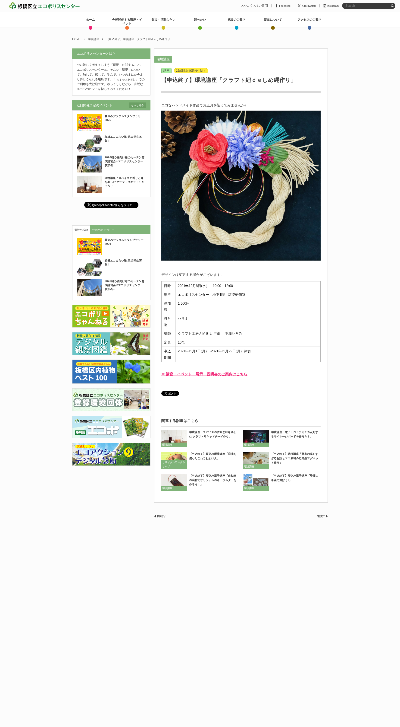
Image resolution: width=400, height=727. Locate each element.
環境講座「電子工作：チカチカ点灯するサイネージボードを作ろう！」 (294, 434)
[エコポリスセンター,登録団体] (111, 408)
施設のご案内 (237, 19)
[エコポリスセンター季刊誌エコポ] (111, 435)
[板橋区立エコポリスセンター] (44, 5)
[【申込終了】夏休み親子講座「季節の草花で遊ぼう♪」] (256, 482)
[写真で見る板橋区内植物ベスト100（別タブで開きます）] (111, 381)
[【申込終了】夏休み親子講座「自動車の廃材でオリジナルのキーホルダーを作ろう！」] (174, 482)
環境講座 (163, 59)
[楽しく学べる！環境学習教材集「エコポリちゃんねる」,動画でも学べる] (111, 325)
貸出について (273, 19)
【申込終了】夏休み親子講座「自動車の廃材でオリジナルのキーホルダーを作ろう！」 (212, 480)
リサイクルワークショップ (173, 464)
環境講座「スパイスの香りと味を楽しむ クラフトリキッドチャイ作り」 (212, 434)
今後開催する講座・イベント (127, 21)
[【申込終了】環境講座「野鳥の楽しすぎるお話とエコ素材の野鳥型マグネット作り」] (256, 460)
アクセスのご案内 (309, 19)
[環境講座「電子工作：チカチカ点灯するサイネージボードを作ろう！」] (256, 438)
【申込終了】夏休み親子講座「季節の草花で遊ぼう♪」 (294, 478)
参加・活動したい (163, 19)
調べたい (200, 19)
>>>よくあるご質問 (254, 6)
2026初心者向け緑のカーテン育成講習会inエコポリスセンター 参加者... (125, 161)
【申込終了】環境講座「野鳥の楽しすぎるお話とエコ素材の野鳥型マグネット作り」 (294, 458)
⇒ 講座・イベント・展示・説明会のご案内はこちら (204, 374)
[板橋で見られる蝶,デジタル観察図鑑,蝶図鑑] (111, 352)
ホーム (90, 19)
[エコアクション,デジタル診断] (111, 463)
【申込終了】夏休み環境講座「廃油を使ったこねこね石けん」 (212, 456)
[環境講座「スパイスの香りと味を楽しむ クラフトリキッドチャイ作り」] (174, 438)
